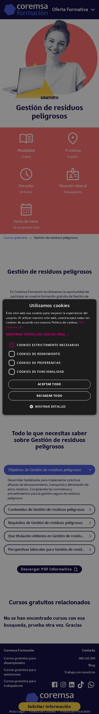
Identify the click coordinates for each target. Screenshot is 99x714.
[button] (49, 334)
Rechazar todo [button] (49, 396)
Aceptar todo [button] (49, 384)
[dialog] (49, 357)
